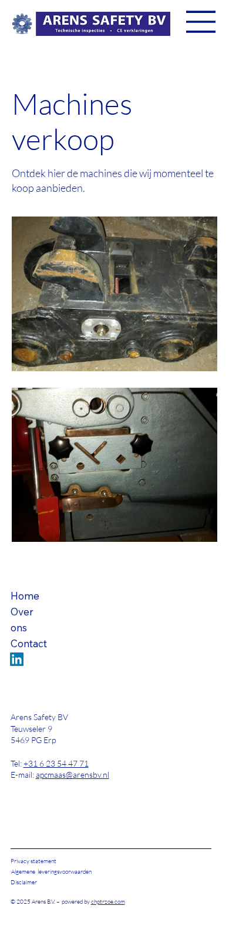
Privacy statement (33, 861)
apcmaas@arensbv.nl (72, 775)
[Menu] (201, 21)
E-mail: (23, 775)
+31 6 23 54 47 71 (56, 763)
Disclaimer (24, 882)
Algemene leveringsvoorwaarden (51, 871)
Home (25, 596)
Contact (29, 643)
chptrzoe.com (108, 901)
